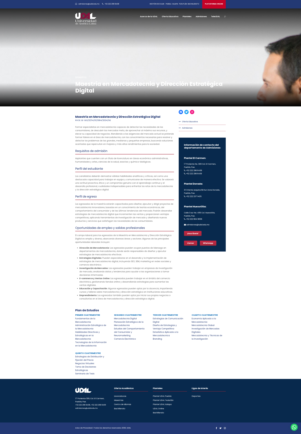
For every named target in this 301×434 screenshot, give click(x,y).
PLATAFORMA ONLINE (214, 4)
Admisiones (201, 16)
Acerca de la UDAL (149, 16)
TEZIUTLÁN (183, 4)
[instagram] (225, 428)
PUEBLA (168, 4)
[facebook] (216, 428)
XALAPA (175, 4)
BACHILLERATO (193, 4)
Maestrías (118, 400)
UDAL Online (158, 408)
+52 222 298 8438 (111, 4)
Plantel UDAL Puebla (162, 396)
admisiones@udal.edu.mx (89, 4)
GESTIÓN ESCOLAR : (157, 4)
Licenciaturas (120, 396)
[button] (294, 427)
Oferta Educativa (170, 16)
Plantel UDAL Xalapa (162, 404)
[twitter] (220, 428)
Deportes (196, 396)
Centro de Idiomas (122, 404)
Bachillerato (119, 408)
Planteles (187, 16)
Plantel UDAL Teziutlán (163, 400)
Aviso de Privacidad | (84, 428)
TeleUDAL (215, 16)
